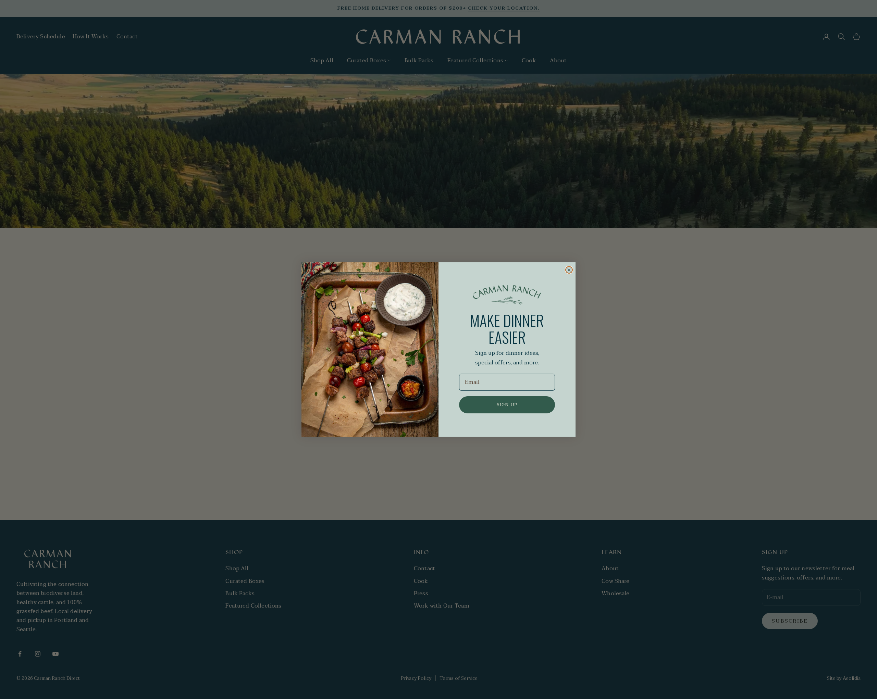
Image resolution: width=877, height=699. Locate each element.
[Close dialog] (569, 269)
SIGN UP (507, 404)
